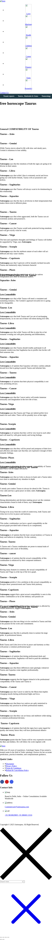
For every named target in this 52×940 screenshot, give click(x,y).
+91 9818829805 (12, 815)
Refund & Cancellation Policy (17, 770)
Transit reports (8, 96)
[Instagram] (11, 782)
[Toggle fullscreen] (3, 937)
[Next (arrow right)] (3, 939)
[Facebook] (2, 782)
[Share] (6, 937)
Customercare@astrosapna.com (17, 807)
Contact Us (4, 93)
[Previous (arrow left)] (1, 939)
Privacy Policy (11, 766)
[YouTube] (7, 782)
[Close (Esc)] (8, 937)
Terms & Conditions (13, 768)
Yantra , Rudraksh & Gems (28, 96)
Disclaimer (10, 764)
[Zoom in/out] (1, 937)
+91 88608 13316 (25, 815)
